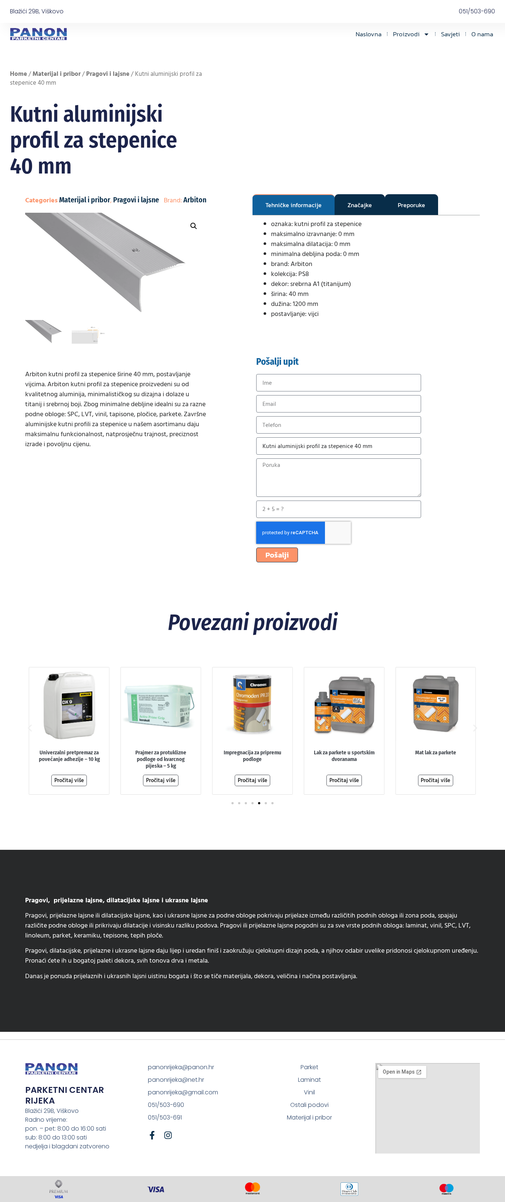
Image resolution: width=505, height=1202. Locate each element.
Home (18, 74)
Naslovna (369, 34)
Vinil (309, 1092)
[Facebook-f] (152, 1135)
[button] (193, 226)
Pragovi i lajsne (107, 74)
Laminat (309, 1079)
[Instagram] (168, 1135)
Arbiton (194, 199)
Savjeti (450, 34)
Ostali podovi (309, 1105)
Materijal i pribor (57, 74)
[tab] (294, 204)
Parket (309, 1067)
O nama (482, 34)
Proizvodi (406, 34)
